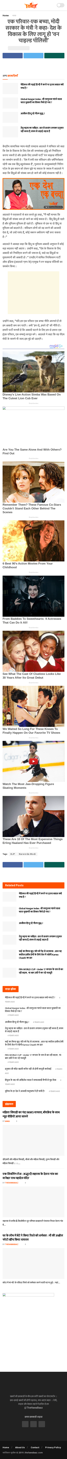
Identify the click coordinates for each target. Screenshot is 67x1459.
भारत (14, 15)
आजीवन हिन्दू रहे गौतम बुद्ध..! (33, 113)
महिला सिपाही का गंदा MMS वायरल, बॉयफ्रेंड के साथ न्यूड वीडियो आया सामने (31, 1114)
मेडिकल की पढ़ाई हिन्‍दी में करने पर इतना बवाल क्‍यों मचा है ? (42, 86)
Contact (35, 1447)
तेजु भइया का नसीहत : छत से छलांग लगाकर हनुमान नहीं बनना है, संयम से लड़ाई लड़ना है (42, 129)
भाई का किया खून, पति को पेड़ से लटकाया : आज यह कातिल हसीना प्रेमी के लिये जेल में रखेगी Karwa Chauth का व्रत (40, 954)
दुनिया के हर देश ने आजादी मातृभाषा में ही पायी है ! (25, 1091)
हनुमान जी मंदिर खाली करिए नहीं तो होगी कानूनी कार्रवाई (28, 1069)
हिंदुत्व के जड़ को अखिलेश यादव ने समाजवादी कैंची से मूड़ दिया (30, 1080)
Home (6, 15)
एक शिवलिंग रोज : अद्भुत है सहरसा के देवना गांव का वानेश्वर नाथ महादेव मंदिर (30, 1176)
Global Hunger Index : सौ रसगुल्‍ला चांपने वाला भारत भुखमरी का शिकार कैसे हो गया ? (41, 101)
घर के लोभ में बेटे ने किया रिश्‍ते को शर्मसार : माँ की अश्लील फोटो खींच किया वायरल (33, 1237)
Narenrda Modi (27, 854)
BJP (12, 854)
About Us (20, 1447)
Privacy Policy (53, 1447)
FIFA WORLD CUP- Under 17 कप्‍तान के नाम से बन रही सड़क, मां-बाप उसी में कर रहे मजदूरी (41, 971)
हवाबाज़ (7, 1121)
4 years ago (13, 1015)
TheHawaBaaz (11, 1183)
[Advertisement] (33, 66)
